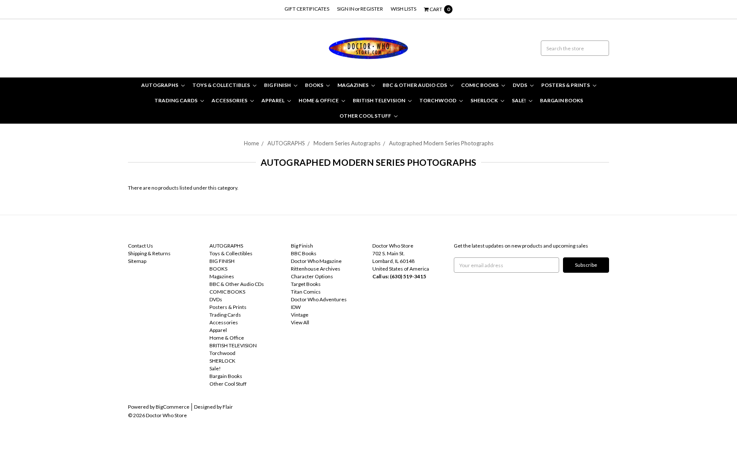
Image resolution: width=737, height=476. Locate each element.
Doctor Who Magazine (316, 261)
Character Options (312, 276)
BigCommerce (172, 407)
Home (251, 143)
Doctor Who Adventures (319, 299)
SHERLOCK (484, 100)
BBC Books (303, 253)
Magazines (353, 85)
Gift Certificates (306, 9)
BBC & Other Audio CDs (415, 85)
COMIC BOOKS (480, 85)
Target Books (306, 284)
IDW (296, 307)
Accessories (230, 100)
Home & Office (319, 100)
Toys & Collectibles (221, 85)
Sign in (345, 9)
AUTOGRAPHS (160, 85)
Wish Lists (403, 9)
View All (300, 322)
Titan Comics (306, 291)
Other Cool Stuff (365, 116)
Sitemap (137, 261)
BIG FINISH (278, 85)
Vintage (299, 315)
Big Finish (302, 245)
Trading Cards (176, 100)
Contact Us (140, 245)
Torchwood (438, 100)
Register (371, 9)
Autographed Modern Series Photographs (441, 143)
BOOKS (314, 85)
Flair (228, 407)
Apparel (273, 100)
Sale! (519, 100)
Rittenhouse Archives (315, 268)
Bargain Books (561, 100)
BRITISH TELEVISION (379, 100)
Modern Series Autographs (346, 143)
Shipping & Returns (149, 253)
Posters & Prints (566, 85)
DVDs (520, 85)
